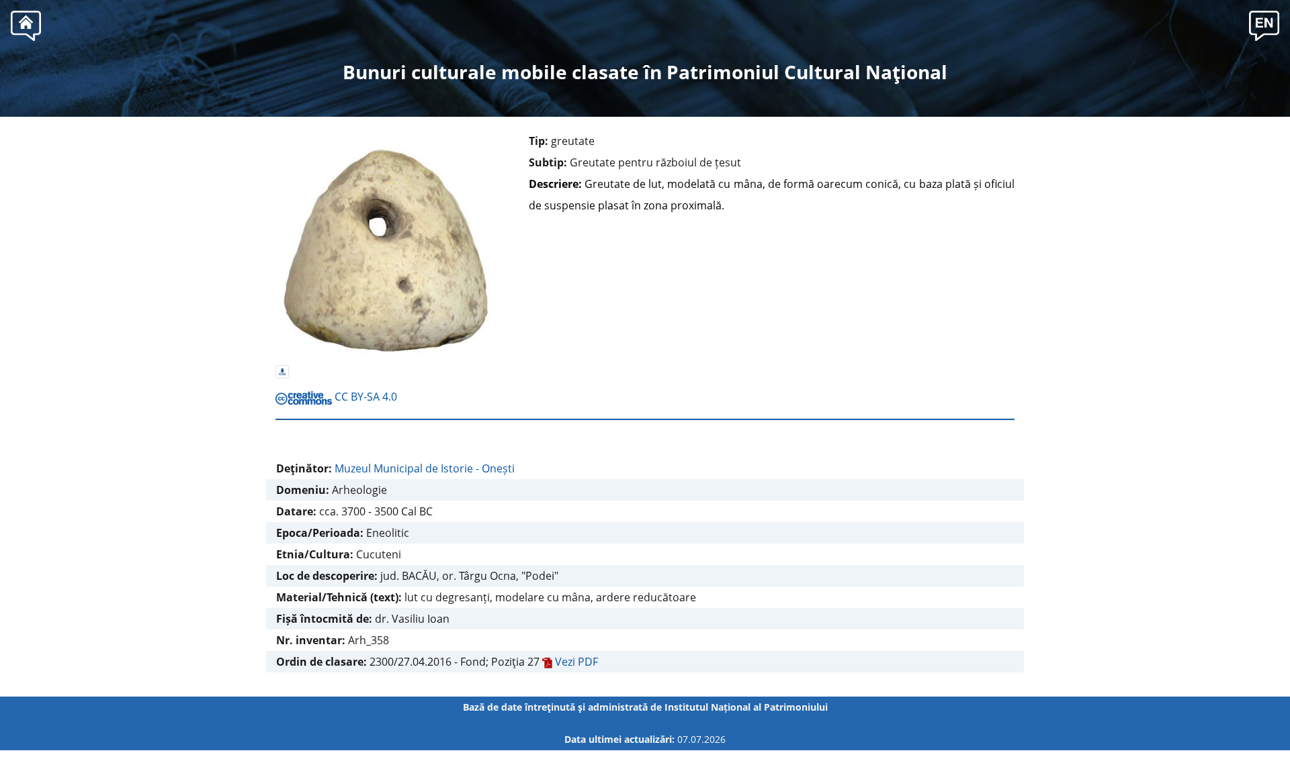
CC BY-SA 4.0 (364, 396)
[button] (1264, 24)
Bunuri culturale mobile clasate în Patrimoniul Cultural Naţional (645, 72)
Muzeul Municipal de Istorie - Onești (425, 468)
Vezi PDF (575, 661)
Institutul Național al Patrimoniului (746, 707)
